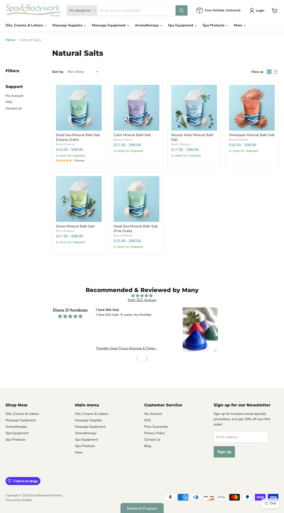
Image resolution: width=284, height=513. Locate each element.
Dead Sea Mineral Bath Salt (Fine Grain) (136, 228)
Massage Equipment (109, 25)
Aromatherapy (147, 25)
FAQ (9, 102)
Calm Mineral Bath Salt (132, 135)
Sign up (224, 451)
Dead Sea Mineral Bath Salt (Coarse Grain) (78, 137)
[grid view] (269, 72)
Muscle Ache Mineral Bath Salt (192, 137)
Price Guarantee (156, 426)
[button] (139, 358)
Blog (147, 446)
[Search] (181, 10)
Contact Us (14, 108)
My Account (14, 95)
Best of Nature (65, 144)
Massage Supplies (67, 25)
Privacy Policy (154, 433)
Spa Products (214, 25)
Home (10, 40)
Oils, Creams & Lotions (25, 25)
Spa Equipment (181, 25)
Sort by (57, 72)
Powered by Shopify (19, 500)
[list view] (275, 72)
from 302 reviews (142, 300)
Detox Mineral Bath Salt (75, 226)
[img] (142, 296)
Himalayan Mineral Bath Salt (252, 135)
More (238, 25)
